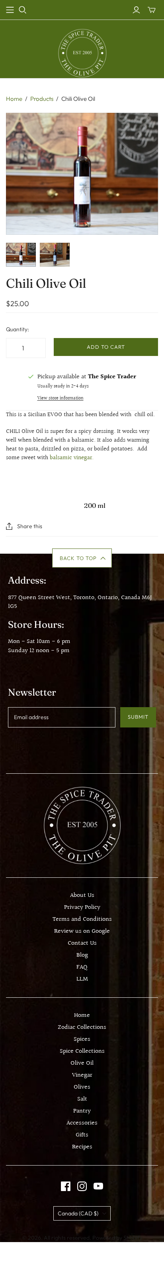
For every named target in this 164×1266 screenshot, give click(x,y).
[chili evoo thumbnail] (55, 255)
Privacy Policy (82, 907)
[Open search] (23, 10)
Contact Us (82, 943)
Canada (78, 1213)
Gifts (82, 1135)
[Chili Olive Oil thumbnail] (21, 255)
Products (41, 98)
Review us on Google (82, 931)
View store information (60, 398)
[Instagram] (82, 1186)
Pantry (82, 1111)
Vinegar (82, 1075)
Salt (82, 1099)
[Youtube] (98, 1186)
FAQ (82, 967)
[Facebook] (65, 1186)
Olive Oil (82, 1063)
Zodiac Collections (82, 1027)
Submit (138, 717)
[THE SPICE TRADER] (82, 53)
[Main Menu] (10, 10)
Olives (82, 1087)
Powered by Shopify (117, 1237)
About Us (82, 895)
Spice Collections (82, 1051)
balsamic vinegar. (72, 457)
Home (14, 98)
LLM (82, 979)
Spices (82, 1039)
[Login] (136, 10)
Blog (82, 955)
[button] (82, 558)
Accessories (82, 1123)
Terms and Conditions (82, 919)
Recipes (82, 1147)
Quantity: (17, 329)
